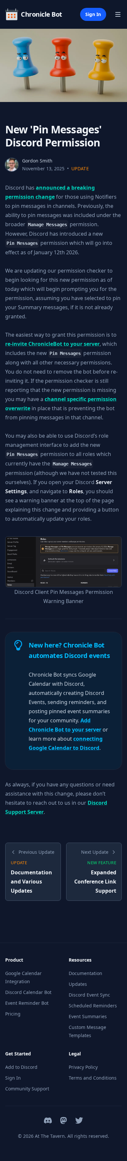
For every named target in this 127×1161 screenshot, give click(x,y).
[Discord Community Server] (48, 1120)
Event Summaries (88, 1016)
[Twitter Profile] (79, 1120)
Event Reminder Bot (27, 1003)
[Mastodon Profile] (63, 1120)
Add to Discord (21, 1067)
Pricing (13, 1014)
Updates (78, 984)
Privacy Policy (83, 1067)
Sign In (93, 14)
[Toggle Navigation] (118, 14)
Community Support (27, 1088)
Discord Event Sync (89, 995)
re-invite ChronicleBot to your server (52, 343)
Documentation (85, 973)
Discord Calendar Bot (28, 992)
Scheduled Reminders (93, 1005)
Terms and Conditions (93, 1078)
